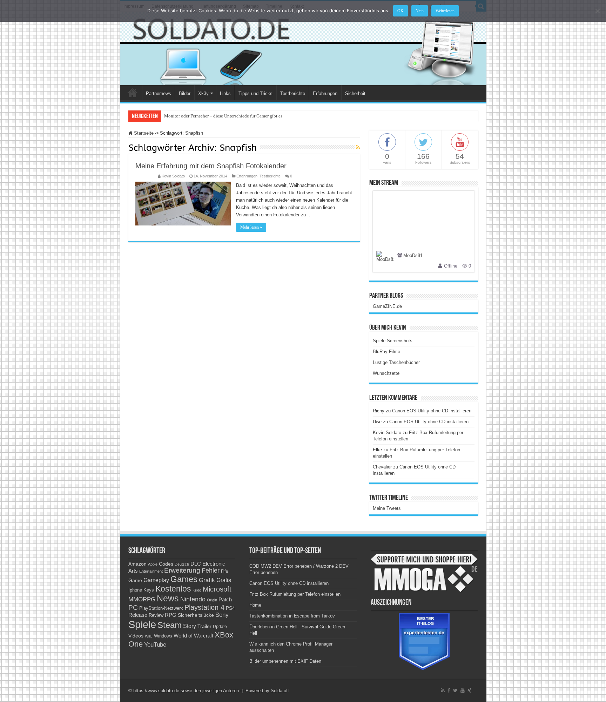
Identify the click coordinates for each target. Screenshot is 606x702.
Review (156, 615)
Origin (212, 600)
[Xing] (469, 690)
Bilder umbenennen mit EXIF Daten (285, 661)
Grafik (207, 580)
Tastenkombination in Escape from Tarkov (292, 616)
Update (220, 626)
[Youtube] (462, 690)
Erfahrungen (325, 93)
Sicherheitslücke (196, 615)
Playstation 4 (204, 607)
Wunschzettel (386, 373)
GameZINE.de (387, 306)
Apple (152, 564)
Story (189, 626)
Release (137, 615)
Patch (225, 599)
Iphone (135, 590)
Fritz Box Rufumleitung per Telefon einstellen (295, 594)
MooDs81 (413, 255)
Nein (420, 10)
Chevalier (382, 467)
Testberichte (292, 93)
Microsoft (217, 589)
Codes (166, 564)
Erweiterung (182, 570)
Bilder (184, 93)
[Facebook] (449, 690)
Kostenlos (173, 588)
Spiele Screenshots (392, 340)
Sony (222, 615)
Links (225, 93)
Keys (148, 590)
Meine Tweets (387, 508)
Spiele (142, 624)
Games (183, 579)
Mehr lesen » (251, 227)
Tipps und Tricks (255, 93)
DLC (195, 564)
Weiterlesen (445, 10)
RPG (170, 615)
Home (132, 92)
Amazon (137, 564)
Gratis (223, 580)
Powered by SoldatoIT (267, 690)
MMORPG (141, 599)
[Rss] (442, 690)
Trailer (204, 626)
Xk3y (203, 93)
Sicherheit (355, 93)
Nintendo (193, 599)
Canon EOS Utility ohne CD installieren (431, 410)
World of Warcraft (193, 636)
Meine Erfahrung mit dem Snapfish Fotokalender (211, 166)
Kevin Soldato (173, 176)
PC (133, 607)
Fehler (211, 570)
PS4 (230, 608)
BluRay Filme (386, 351)
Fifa (224, 571)
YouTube (155, 644)
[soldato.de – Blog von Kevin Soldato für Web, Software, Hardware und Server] (303, 48)
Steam (169, 625)
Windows (163, 636)
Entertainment (151, 571)
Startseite (143, 133)
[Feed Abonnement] (358, 147)
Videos (135, 636)
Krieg (197, 590)
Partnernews (158, 93)
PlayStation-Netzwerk (161, 608)
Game (135, 580)
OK (400, 10)
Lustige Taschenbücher (396, 362)
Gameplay (156, 580)
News (168, 598)
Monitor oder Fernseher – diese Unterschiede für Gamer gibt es (223, 116)
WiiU (149, 636)
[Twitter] (455, 690)
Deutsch (182, 564)
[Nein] (597, 10)
